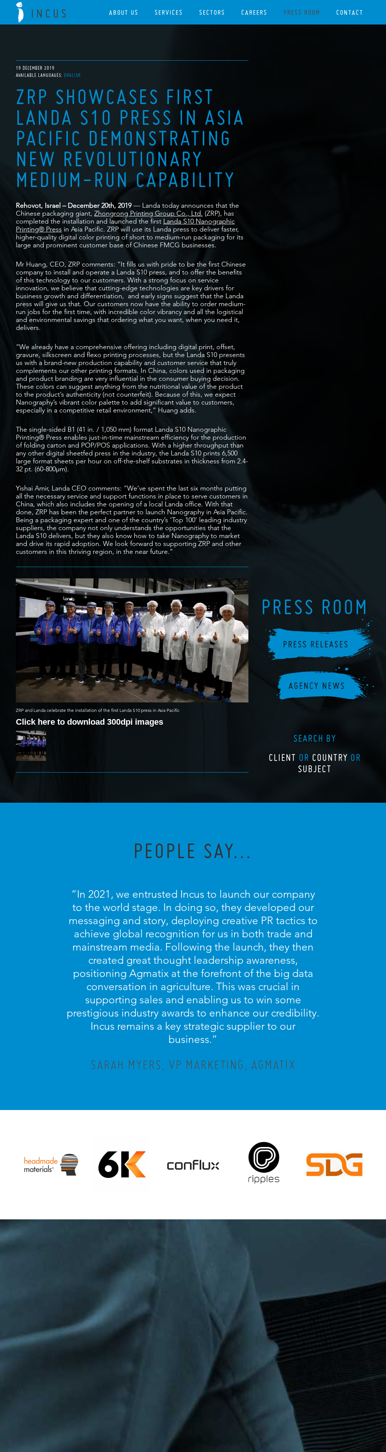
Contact (349, 12)
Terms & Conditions (207, 1405)
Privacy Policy (173, 1405)
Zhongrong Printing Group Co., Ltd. (148, 213)
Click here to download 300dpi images (89, 721)
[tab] (72, 75)
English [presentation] (72, 75)
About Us (123, 12)
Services (169, 12)
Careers (254, 12)
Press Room (301, 12)
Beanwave (230, 1411)
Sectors (212, 12)
